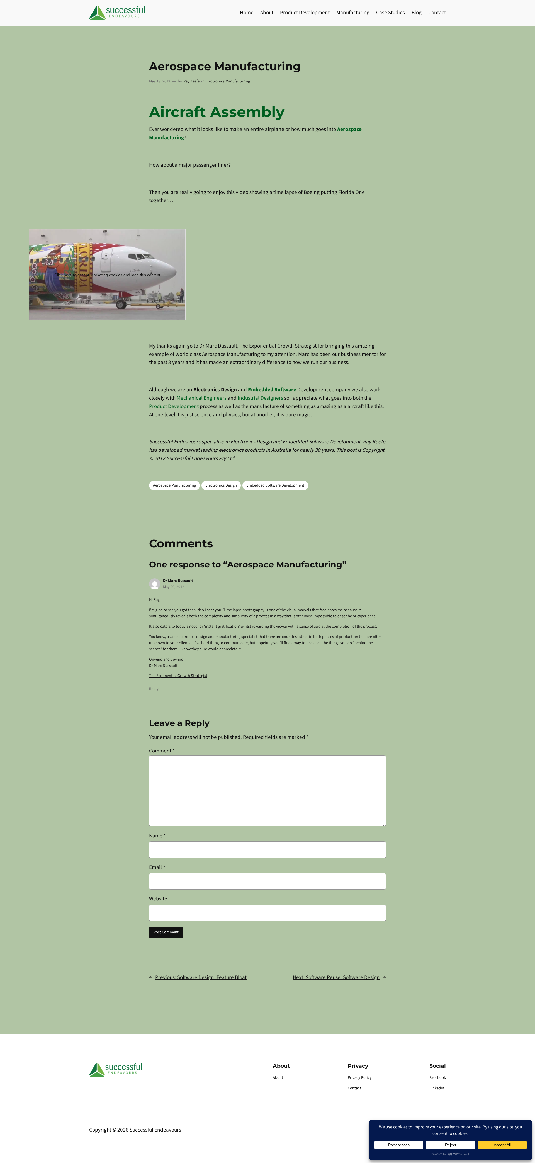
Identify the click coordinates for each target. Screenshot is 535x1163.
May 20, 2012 (173, 587)
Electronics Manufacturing (227, 81)
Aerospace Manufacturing (174, 485)
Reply (154, 689)
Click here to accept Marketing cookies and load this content (107, 275)
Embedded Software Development (275, 485)
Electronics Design (215, 390)
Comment (162, 751)
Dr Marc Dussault (218, 346)
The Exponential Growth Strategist (278, 346)
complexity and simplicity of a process (236, 616)
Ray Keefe (191, 81)
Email (157, 867)
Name (157, 836)
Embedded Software (306, 442)
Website (158, 899)
